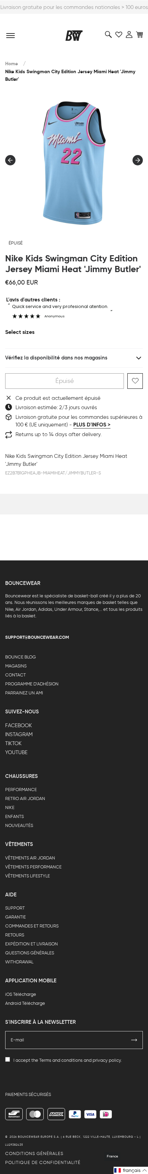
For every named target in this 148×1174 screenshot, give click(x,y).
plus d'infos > (91, 425)
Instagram (19, 734)
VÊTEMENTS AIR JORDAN (30, 857)
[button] (131, 1170)
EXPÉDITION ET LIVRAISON (31, 943)
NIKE (9, 807)
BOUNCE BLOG (20, 657)
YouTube (16, 752)
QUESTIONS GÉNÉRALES (29, 952)
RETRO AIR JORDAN (25, 798)
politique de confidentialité (43, 1162)
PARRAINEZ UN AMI (24, 692)
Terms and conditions (61, 1060)
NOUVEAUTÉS (19, 825)
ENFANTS (14, 816)
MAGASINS (16, 665)
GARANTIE (15, 917)
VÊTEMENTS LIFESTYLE (27, 875)
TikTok (13, 743)
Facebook (18, 725)
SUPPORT (15, 908)
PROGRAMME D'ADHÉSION (32, 683)
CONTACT (15, 674)
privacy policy (107, 1060)
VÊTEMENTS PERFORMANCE (33, 866)
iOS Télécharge (20, 994)
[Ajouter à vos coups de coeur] (135, 381)
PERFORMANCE (21, 789)
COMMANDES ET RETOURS (32, 925)
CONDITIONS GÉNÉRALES (34, 1153)
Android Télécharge (25, 1003)
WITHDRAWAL (19, 961)
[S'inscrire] (134, 1040)
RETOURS (14, 934)
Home (11, 64)
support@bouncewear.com (37, 637)
